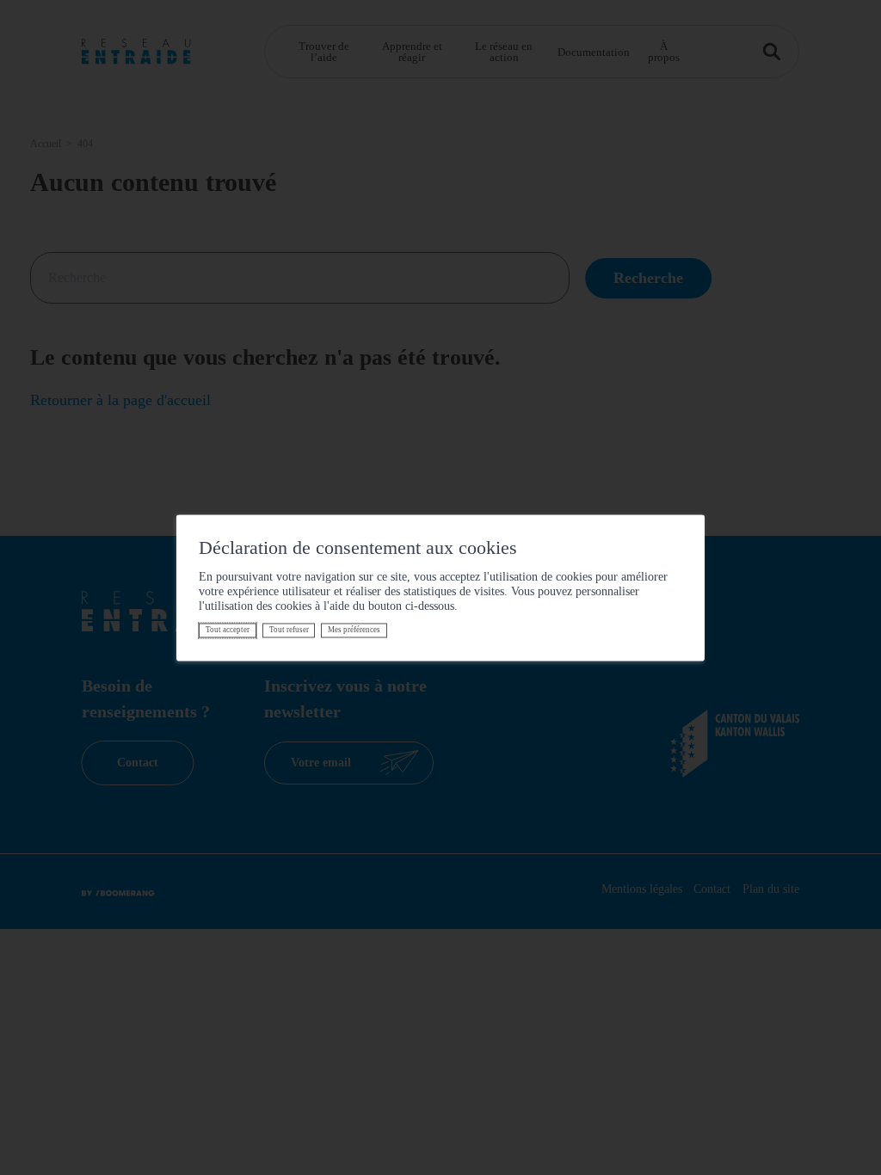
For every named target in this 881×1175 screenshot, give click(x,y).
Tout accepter (228, 630)
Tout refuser (289, 630)
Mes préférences (354, 630)
